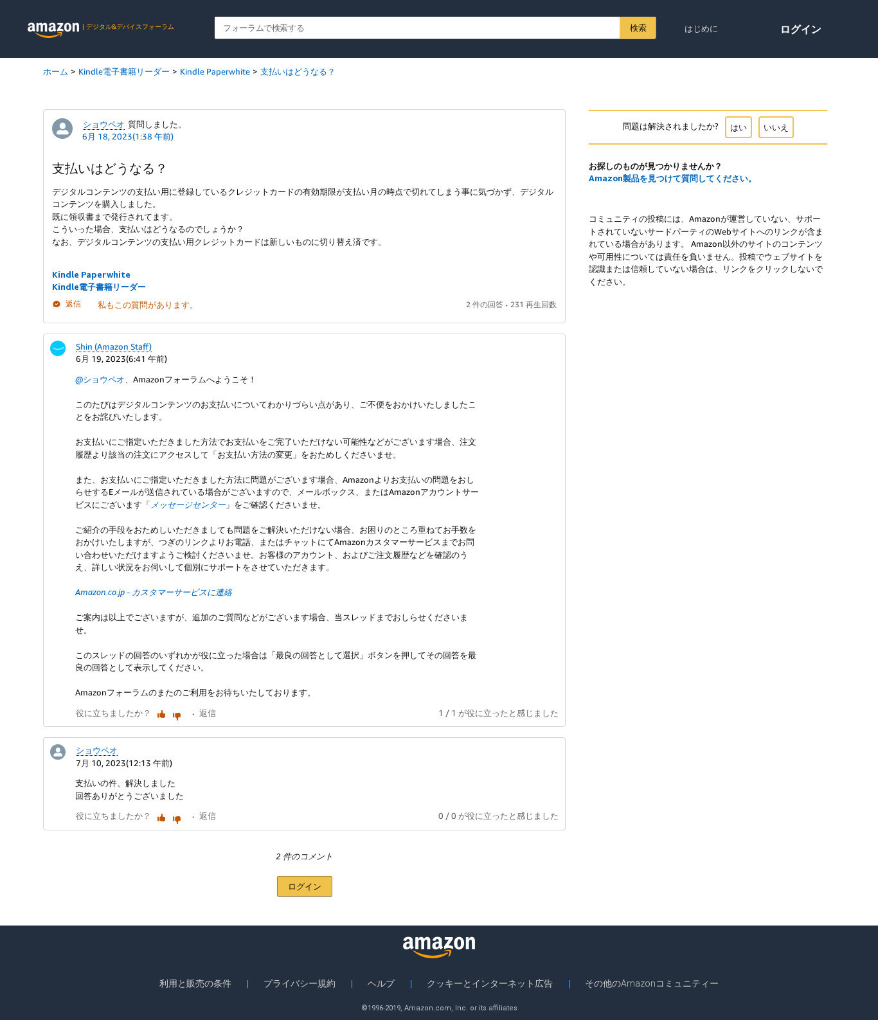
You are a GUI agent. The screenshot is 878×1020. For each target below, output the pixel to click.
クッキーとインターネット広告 (490, 983)
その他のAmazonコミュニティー (652, 983)
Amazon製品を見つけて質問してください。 (673, 178)
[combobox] (435, 28)
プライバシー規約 (300, 983)
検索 (638, 27)
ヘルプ (381, 983)
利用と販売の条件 (195, 983)
